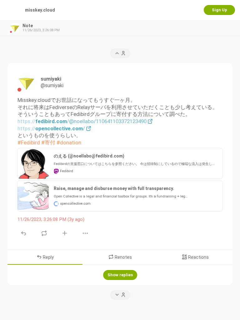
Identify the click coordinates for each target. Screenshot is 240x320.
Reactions (198, 257)
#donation (69, 142)
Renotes (123, 257)
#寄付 (48, 142)
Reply (48, 257)
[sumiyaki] (27, 82)
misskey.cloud (40, 10)
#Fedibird (29, 142)
